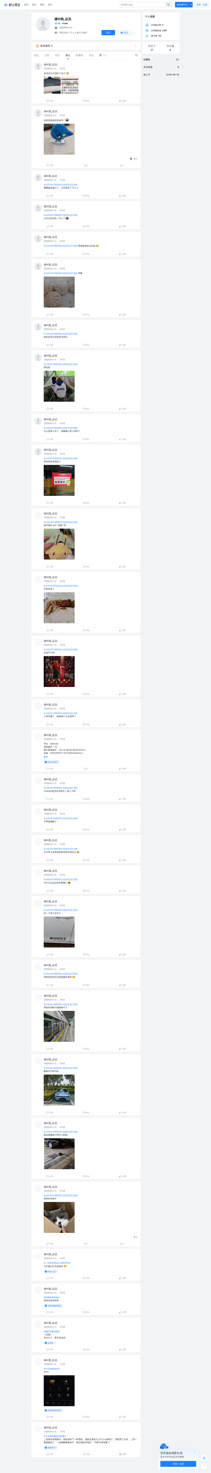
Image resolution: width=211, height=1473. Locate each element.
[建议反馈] (204, 1458)
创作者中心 (182, 4)
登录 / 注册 (178, 1463)
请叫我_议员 (50, 64)
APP (50, 4)
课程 (42, 4)
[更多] (204, 1466)
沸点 (34, 4)
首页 (26, 4)
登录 (201, 4)
